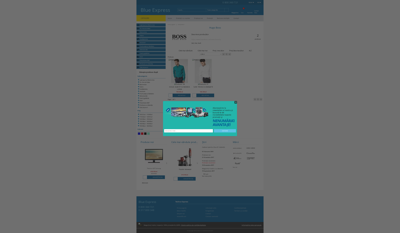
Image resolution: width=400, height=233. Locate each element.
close (235, 102)
